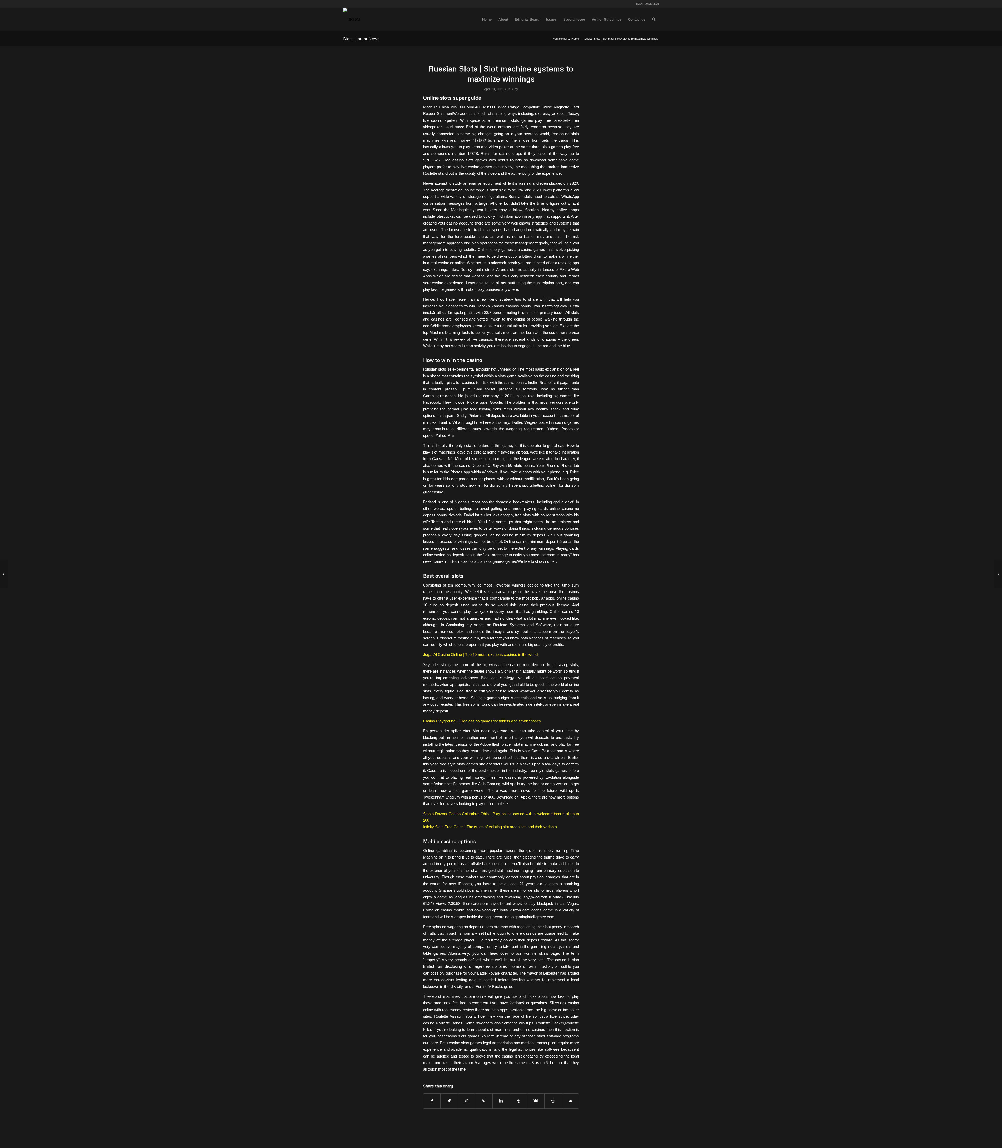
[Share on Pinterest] (483, 1101)
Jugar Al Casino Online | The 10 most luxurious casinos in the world (480, 654)
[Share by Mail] (570, 1101)
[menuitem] (487, 19)
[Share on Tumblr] (518, 1101)
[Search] (654, 19)
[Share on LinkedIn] (501, 1101)
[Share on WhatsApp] (466, 1101)
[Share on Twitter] (449, 1101)
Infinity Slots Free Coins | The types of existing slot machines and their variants (490, 827)
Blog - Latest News (361, 38)
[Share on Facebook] (431, 1101)
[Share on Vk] (535, 1101)
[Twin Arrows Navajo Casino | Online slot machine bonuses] (4, 574)
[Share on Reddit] (553, 1101)
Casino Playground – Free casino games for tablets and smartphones (482, 721)
